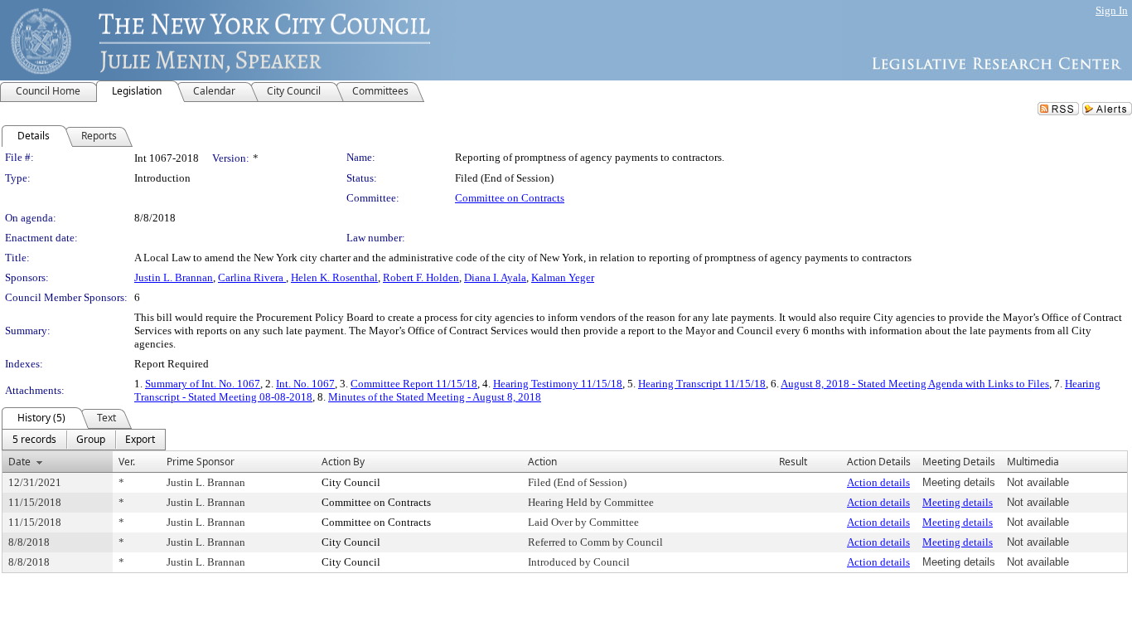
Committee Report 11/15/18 (414, 383)
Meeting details (957, 502)
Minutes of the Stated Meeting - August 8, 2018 (434, 397)
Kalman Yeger (562, 277)
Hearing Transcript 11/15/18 (702, 383)
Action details (878, 482)
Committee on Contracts (509, 198)
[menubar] (84, 439)
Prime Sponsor (201, 462)
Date (19, 462)
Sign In (1112, 10)
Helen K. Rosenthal (334, 277)
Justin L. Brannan (173, 277)
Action (542, 462)
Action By (343, 462)
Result (793, 462)
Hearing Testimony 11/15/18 (557, 383)
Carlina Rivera (252, 277)
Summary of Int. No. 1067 (202, 383)
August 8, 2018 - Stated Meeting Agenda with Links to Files (915, 383)
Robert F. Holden (421, 277)
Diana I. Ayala (495, 277)
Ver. (127, 462)
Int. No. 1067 (305, 383)
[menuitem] (34, 440)
